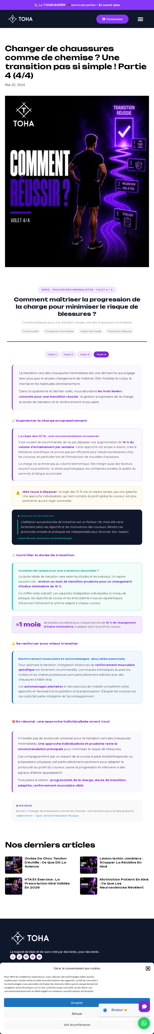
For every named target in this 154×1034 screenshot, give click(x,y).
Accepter (77, 1002)
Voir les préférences (77, 1024)
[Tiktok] (19, 957)
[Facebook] (26, 957)
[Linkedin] (32, 957)
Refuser (77, 1013)
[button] (148, 968)
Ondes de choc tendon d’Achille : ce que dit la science (46, 862)
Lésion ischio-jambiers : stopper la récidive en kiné (121, 862)
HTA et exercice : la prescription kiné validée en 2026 (47, 883)
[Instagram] (13, 957)
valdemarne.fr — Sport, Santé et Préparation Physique (47, 815)
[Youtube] (39, 957)
